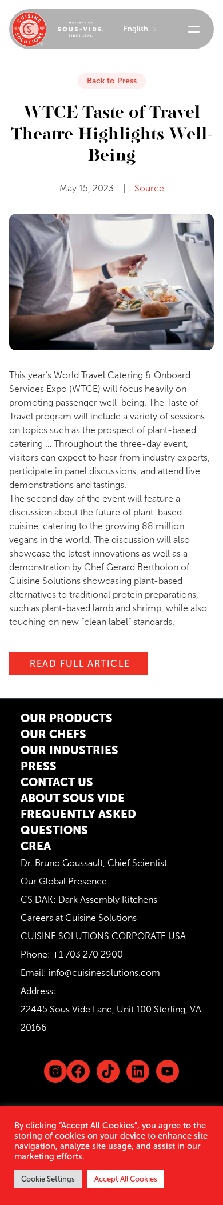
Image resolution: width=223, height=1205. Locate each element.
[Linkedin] (108, 1071)
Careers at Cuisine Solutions (79, 918)
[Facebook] (78, 1071)
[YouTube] (167, 1071)
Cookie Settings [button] (48, 1179)
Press (39, 766)
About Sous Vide (73, 798)
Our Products (67, 718)
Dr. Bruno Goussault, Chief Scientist (94, 863)
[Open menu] (194, 29)
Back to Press (112, 81)
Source (149, 188)
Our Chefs (53, 734)
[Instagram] (55, 1071)
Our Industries (69, 750)
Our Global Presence (64, 881)
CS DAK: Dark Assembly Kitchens (89, 899)
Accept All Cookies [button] (125, 1179)
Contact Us (57, 782)
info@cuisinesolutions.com (104, 973)
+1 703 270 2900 (88, 954)
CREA (36, 846)
